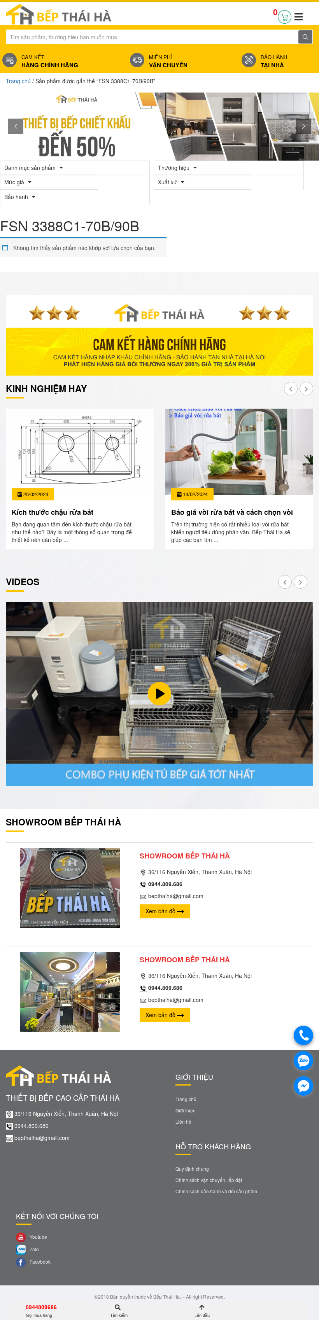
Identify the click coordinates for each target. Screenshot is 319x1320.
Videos (22, 581)
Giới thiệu (185, 1110)
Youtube (37, 1236)
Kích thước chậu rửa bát (52, 512)
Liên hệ (183, 1121)
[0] (284, 15)
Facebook (39, 1261)
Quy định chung (192, 1168)
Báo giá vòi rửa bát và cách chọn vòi (232, 512)
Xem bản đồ (161, 911)
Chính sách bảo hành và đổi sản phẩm (216, 1191)
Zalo (33, 1249)
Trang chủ (18, 81)
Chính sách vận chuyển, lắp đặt (208, 1180)
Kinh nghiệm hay (46, 388)
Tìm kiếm (119, 1315)
